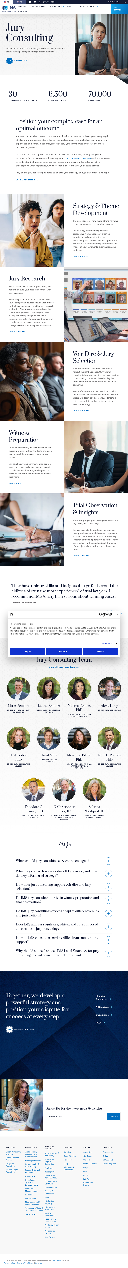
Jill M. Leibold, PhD (18, 757)
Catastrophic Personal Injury (51, 1176)
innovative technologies (78, 158)
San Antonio (108, 1160)
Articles (67, 1152)
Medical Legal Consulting (12, 1171)
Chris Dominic (18, 706)
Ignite (70, 6)
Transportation (31, 1214)
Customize (62, 651)
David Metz (48, 755)
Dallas (105, 1156)
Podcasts (68, 1160)
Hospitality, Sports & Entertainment (31, 1182)
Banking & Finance (33, 1160)
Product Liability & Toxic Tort (52, 1226)
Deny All (27, 651)
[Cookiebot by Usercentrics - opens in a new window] (101, 615)
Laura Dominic (49, 706)
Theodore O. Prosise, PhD (33, 809)
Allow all (100, 651)
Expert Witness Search (12, 1159)
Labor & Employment (50, 1214)
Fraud (47, 1197)
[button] (125, 2)
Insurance (29, 1195)
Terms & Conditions (25, 1263)
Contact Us (108, 1152)
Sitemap (38, 1263)
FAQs (99, 1022)
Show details (108, 643)
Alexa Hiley (109, 706)
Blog (66, 1164)
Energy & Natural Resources (32, 1171)
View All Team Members (62, 667)
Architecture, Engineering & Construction (31, 1154)
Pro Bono (87, 1175)
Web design (57, 1260)
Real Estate (50, 1237)
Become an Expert (88, 1184)
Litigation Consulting (102, 998)
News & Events (90, 1164)
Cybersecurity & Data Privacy (32, 1165)
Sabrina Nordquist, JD (94, 809)
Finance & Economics (49, 1192)
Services (22, 6)
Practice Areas (49, 1148)
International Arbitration (50, 1208)
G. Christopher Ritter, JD (64, 809)
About (93, 6)
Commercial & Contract (51, 1182)
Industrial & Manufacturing (31, 1189)
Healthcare (30, 1176)
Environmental (51, 1188)
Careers (86, 1160)
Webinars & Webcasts (69, 1168)
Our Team (22, 11)
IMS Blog (87, 1179)
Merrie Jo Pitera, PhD (79, 757)
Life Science (30, 1199)
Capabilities (56, 6)
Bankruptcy (49, 1172)
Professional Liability (50, 1232)
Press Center (114, 2)
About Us (87, 1152)
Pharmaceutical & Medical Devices (33, 1203)
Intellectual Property (49, 1202)
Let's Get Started (25, 179)
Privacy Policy (9, 1263)
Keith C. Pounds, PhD (109, 757)
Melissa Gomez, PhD (79, 708)
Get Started (118, 9)
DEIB (85, 1171)
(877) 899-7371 (48, 2)
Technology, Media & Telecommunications (34, 1209)
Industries (31, 1147)
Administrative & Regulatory (52, 1154)
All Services (102, 1007)
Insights (83, 6)
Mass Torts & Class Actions (51, 1220)
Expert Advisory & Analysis (14, 1153)
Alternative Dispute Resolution (49, 1161)
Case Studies (70, 1156)
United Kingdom (109, 1164)
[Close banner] (117, 615)
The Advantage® (40, 6)
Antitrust (48, 1168)
